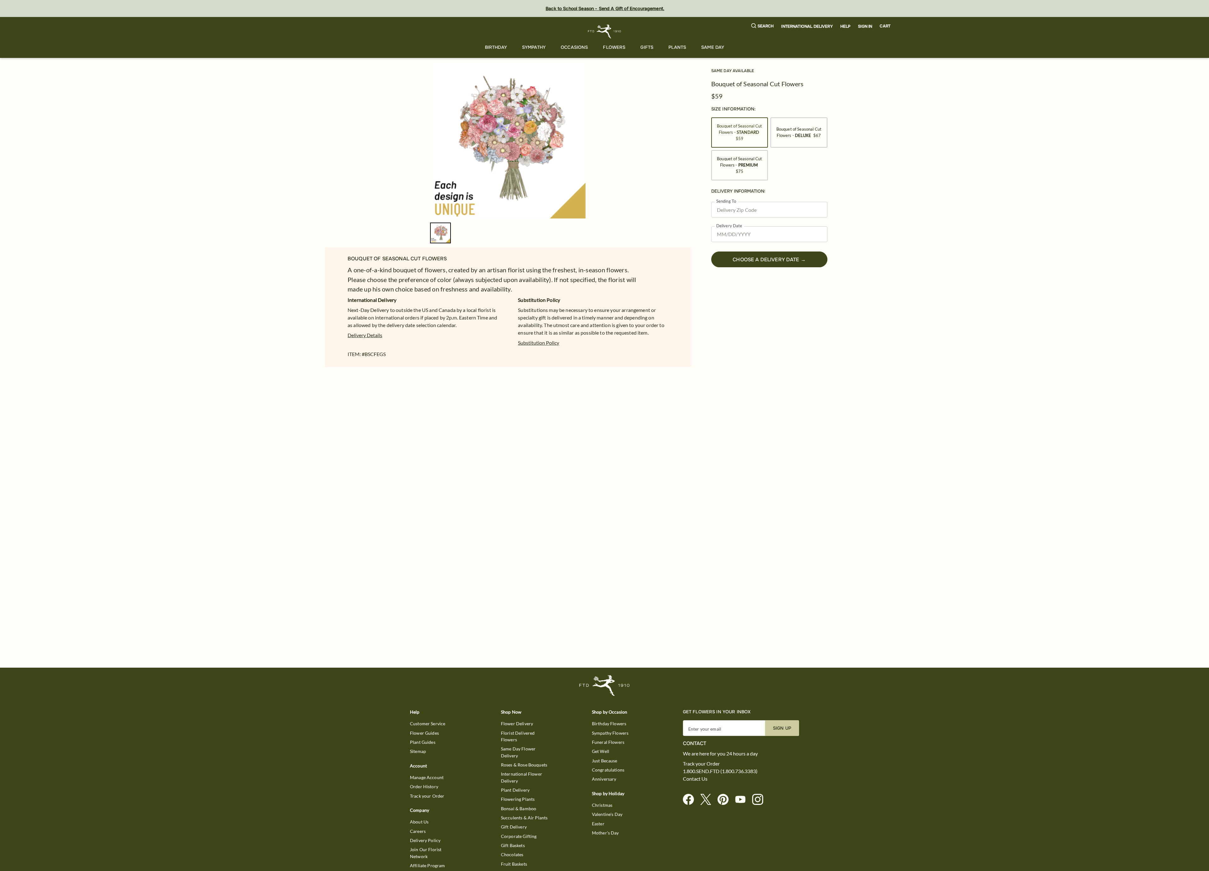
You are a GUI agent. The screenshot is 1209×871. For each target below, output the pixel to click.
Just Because (604, 760)
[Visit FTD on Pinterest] (726, 800)
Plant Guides (422, 742)
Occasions (574, 47)
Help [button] (845, 26)
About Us (419, 821)
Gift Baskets (513, 845)
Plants (677, 47)
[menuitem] (495, 47)
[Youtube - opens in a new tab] (743, 800)
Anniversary (604, 779)
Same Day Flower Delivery (518, 752)
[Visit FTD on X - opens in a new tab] (708, 800)
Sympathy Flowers (610, 733)
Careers (418, 831)
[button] (762, 26)
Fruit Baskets (514, 864)
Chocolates (512, 854)
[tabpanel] (508, 140)
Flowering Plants (518, 799)
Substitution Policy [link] (538, 343)
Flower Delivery (517, 723)
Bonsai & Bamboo (518, 808)
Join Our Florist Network (425, 853)
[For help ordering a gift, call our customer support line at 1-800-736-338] (604, 31)
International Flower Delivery (521, 777)
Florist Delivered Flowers (518, 736)
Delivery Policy (425, 840)
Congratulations (608, 769)
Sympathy (534, 47)
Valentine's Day (607, 814)
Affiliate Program (427, 865)
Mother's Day (605, 832)
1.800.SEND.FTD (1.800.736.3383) (720, 771)
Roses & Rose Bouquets (524, 764)
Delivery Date (729, 225)
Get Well (600, 751)
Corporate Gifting (519, 836)
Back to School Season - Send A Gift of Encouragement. (605, 8)
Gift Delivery (514, 826)
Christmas (602, 805)
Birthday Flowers (609, 723)
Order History (424, 786)
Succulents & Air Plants (524, 817)
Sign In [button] (865, 26)
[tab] (508, 140)
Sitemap (418, 751)
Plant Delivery (515, 790)
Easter (598, 823)
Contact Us (695, 778)
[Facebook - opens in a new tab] (691, 800)
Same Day (712, 47)
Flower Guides (424, 733)
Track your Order (427, 796)
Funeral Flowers (608, 742)
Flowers (614, 47)
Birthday (496, 47)
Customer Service (427, 723)
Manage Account (427, 777)
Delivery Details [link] (365, 335)
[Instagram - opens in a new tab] (760, 800)
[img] (508, 140)
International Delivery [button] (806, 26)
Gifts (646, 47)
